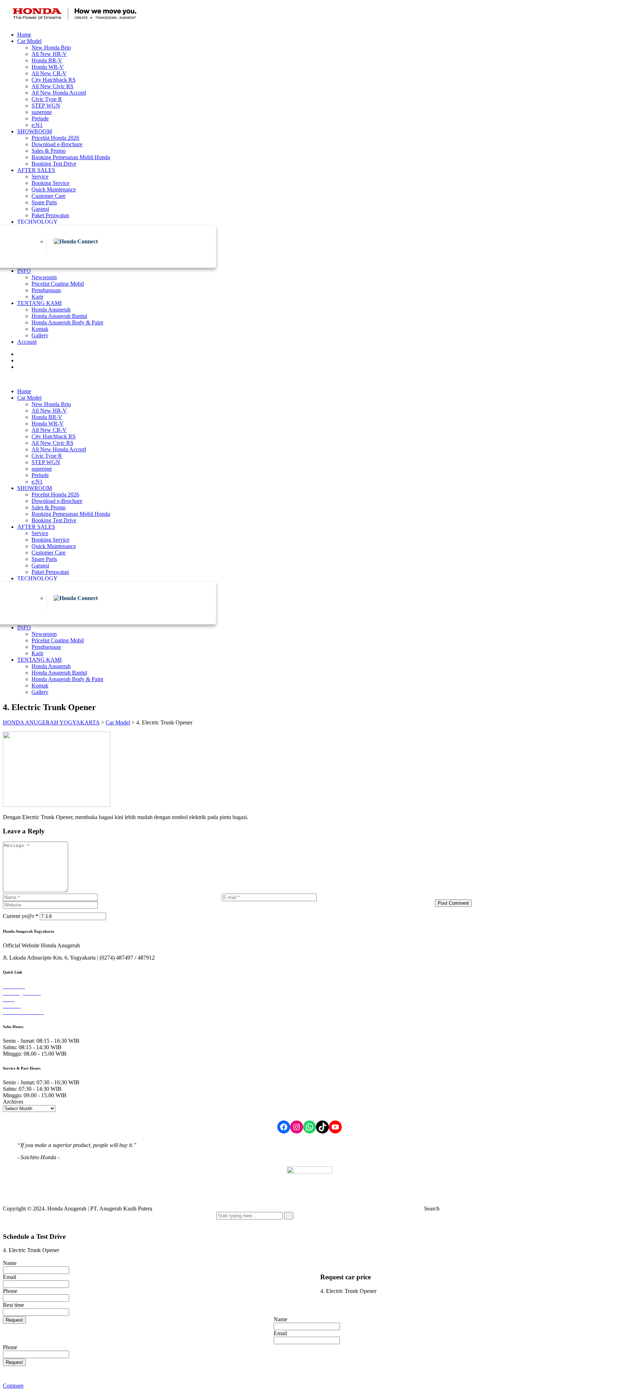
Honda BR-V (47, 60)
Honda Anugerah (51, 309)
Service (40, 176)
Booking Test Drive (54, 164)
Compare (13, 1386)
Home (24, 35)
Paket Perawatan (50, 215)
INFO (24, 271)
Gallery (40, 335)
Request (14, 1320)
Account (27, 342)
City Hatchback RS (54, 80)
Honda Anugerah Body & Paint (67, 322)
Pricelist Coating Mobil (58, 284)
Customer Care (49, 196)
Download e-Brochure (57, 144)
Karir (37, 297)
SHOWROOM (34, 131)
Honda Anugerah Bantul (59, 316)
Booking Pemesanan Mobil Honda (71, 157)
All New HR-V (49, 54)
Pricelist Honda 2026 (55, 138)
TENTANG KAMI (39, 303)
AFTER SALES (36, 170)
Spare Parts (44, 202)
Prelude (40, 118)
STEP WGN (46, 106)
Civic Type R (47, 99)
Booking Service (50, 183)
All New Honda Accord (59, 93)
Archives (13, 1102)
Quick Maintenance (54, 189)
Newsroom (44, 277)
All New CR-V (49, 73)
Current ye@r (20, 916)
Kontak (40, 329)
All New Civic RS (52, 86)
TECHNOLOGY (37, 222)
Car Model (29, 41)
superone (42, 112)
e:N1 (37, 125)
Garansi (40, 209)
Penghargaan (46, 290)
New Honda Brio (51, 47)
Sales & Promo (49, 151)
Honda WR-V (48, 67)
